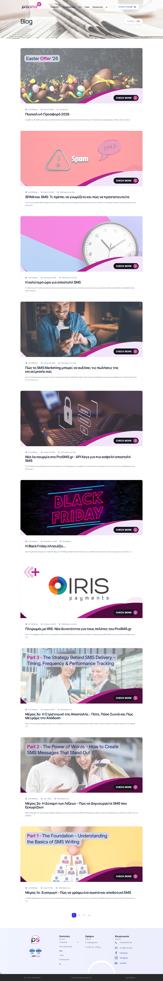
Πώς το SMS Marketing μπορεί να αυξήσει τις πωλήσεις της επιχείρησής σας (71, 369)
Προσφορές (64, 109)
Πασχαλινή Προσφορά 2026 (47, 114)
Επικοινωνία (98, 7)
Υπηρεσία (54, 7)
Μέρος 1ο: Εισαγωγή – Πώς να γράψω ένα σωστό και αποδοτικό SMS (78, 892)
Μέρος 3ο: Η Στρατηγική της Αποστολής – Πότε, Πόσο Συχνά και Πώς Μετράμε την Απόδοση (79, 716)
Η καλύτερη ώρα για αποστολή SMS (53, 282)
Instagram (124, 958)
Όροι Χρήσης (130, 978)
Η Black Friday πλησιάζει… (45, 546)
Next (89, 915)
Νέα (80, 7)
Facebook (123, 953)
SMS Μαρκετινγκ (66, 192)
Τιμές (87, 7)
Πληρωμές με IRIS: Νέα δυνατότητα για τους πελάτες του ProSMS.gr (78, 628)
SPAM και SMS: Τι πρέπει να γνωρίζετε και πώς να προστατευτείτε (77, 197)
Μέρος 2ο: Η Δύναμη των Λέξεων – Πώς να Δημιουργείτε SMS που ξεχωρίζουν (76, 805)
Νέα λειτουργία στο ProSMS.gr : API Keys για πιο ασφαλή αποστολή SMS (78, 458)
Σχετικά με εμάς (69, 7)
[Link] (31, 5)
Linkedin (123, 963)
